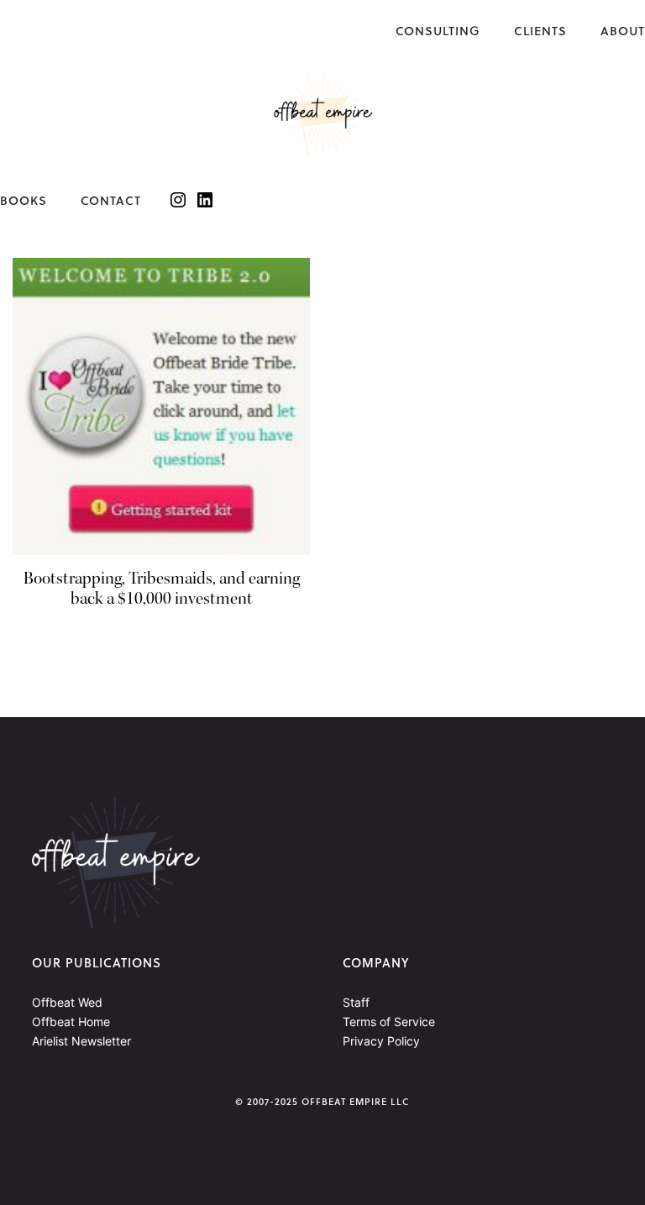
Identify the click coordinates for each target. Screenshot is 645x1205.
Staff (356, 1002)
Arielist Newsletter (81, 1041)
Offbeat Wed (67, 1002)
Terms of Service (389, 1021)
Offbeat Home (71, 1021)
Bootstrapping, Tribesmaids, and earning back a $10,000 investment (162, 589)
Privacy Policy (381, 1041)
